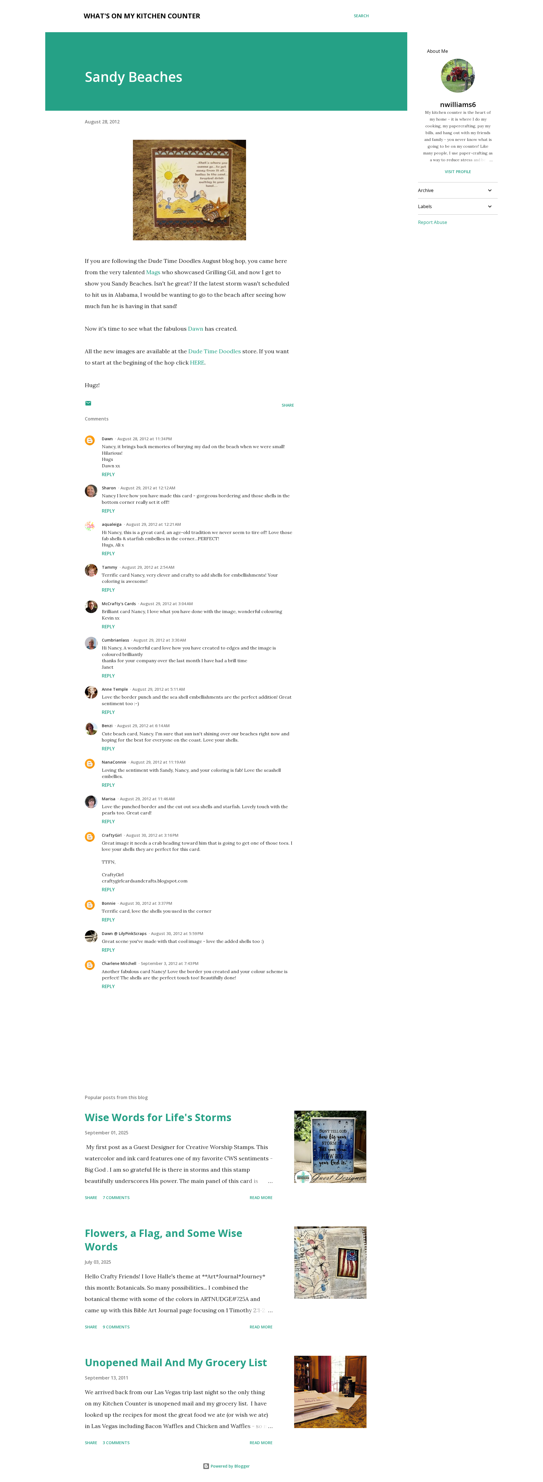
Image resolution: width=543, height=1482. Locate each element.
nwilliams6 (458, 104)
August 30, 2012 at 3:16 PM (152, 835)
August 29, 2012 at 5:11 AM (158, 689)
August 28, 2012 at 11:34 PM (144, 438)
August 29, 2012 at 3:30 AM (159, 640)
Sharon (109, 488)
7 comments (116, 1197)
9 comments (116, 1327)
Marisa (108, 798)
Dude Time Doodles (215, 351)
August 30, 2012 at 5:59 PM (177, 933)
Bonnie (108, 903)
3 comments (116, 1442)
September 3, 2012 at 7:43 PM (170, 963)
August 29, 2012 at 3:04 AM (166, 603)
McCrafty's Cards (119, 603)
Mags (153, 272)
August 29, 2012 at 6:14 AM (143, 725)
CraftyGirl (112, 835)
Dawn (195, 328)
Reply (108, 474)
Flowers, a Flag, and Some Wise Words (163, 1240)
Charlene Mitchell (119, 963)
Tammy (109, 567)
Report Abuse (432, 222)
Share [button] (288, 405)
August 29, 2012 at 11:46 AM (147, 798)
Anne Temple (115, 689)
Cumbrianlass (115, 640)
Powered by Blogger (230, 1466)
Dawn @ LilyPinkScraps (124, 933)
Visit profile (458, 171)
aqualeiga (112, 524)
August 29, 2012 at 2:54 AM (148, 567)
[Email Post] (88, 405)
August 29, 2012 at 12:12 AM (147, 488)
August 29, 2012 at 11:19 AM (158, 762)
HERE (197, 362)
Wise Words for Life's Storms (158, 1117)
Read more (261, 1197)
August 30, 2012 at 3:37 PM (146, 903)
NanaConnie (114, 762)
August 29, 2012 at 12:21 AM (153, 524)
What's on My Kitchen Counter (142, 15)
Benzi (107, 725)
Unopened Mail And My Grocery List (176, 1362)
